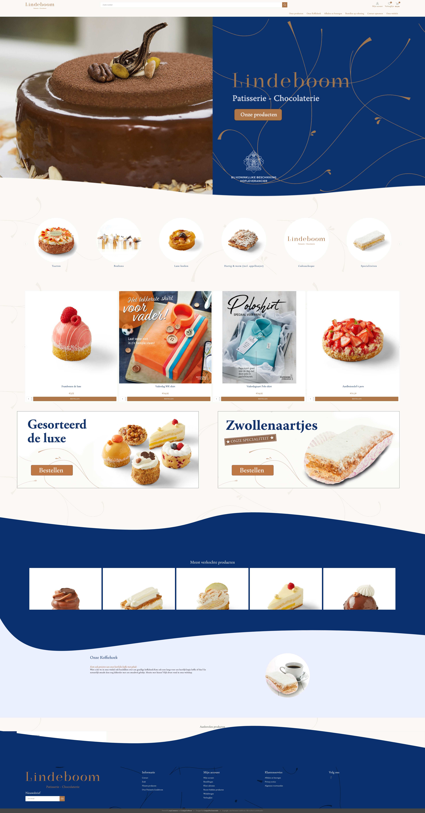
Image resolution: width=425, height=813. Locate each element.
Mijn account (377, 6)
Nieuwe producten (149, 786)
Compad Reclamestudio (211, 811)
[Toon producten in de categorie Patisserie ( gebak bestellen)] (118, 240)
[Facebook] (331, 777)
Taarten (181, 266)
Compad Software (186, 811)
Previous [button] (25, 244)
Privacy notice (270, 782)
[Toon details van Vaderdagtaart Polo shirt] (353, 337)
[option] (56, 244)
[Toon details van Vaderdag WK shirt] (259, 337)
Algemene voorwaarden (274, 786)
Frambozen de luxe (165, 386)
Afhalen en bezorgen (273, 778)
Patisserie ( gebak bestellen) (119, 266)
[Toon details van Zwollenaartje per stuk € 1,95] (139, 604)
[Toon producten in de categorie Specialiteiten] (56, 240)
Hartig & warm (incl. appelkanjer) (369, 266)
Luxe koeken (306, 266)
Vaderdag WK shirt (259, 386)
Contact (145, 778)
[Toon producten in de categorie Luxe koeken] (306, 240)
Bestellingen (208, 782)
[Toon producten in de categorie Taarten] (181, 240)
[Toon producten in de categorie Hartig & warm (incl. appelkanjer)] (369, 240)
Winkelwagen (208, 794)
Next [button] (399, 244)
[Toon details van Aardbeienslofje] (71, 337)
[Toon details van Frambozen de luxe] (165, 337)
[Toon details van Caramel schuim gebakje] (212, 604)
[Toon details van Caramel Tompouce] (286, 604)
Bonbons (244, 266)
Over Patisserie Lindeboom (152, 790)
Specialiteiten (56, 266)
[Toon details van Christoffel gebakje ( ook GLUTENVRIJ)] (65, 604)
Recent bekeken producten (213, 790)
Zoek (144, 782)
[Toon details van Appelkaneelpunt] (359, 604)
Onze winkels (392, 14)
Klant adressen (209, 786)
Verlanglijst (207, 798)
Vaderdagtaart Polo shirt (353, 386)
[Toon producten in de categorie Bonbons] (243, 240)
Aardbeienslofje (71, 386)
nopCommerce (173, 811)
